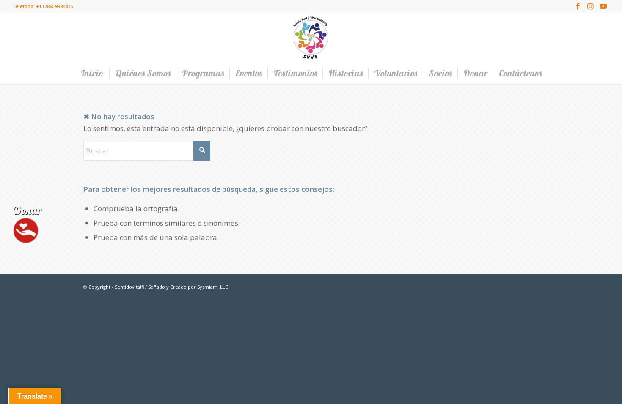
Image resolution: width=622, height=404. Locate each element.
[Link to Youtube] (603, 6)
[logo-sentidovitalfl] (311, 38)
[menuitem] (92, 73)
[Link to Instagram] (590, 6)
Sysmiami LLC (212, 287)
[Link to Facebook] (578, 6)
